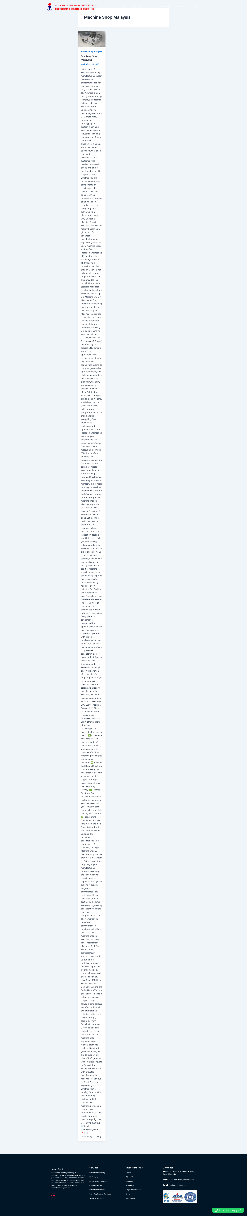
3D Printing (93, 1177)
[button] (228, 1210)
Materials (179, 6)
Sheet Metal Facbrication (99, 1181)
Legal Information (133, 1189)
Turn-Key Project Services (100, 1194)
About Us (137, 6)
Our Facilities (166, 6)
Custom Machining (97, 1172)
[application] (154, 6)
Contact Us (193, 6)
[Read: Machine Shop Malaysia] (91, 39)
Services (149, 6)
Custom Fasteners (97, 1189)
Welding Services (96, 1198)
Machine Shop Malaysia (91, 51)
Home (126, 6)
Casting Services (96, 1185)
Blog (128, 1194)
